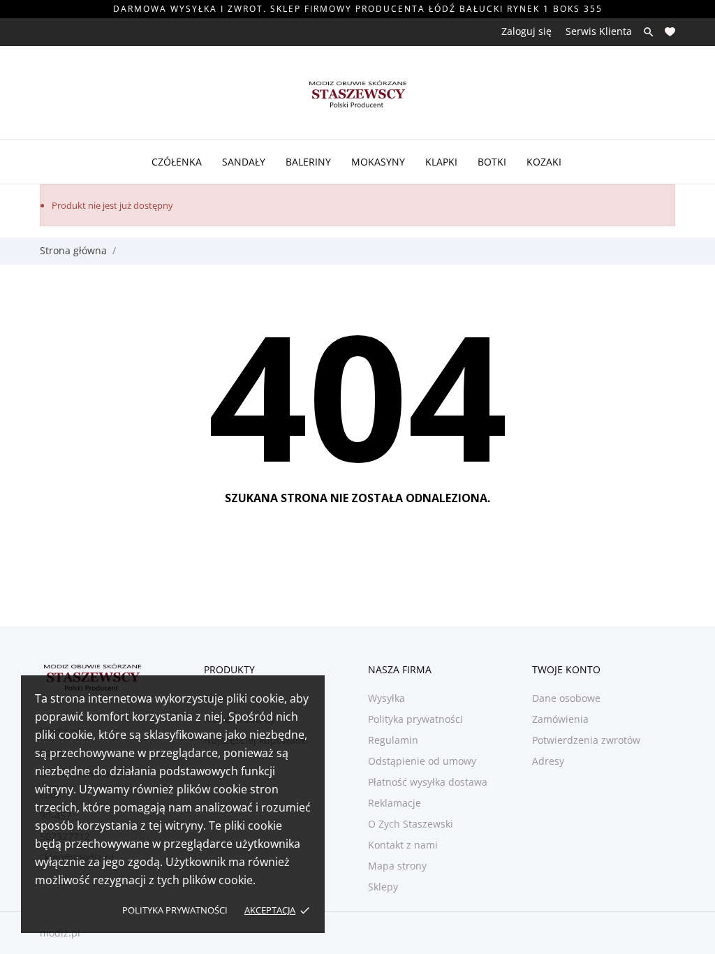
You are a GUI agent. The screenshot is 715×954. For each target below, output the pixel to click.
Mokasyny (378, 161)
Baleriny (308, 161)
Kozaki (543, 161)
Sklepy (383, 886)
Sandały (243, 161)
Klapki (441, 161)
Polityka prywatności (175, 910)
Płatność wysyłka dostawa (427, 781)
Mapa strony (397, 865)
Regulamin (393, 740)
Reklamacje (394, 802)
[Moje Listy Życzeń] (670, 31)
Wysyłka (386, 698)
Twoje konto (566, 669)
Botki (492, 161)
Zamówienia (560, 719)
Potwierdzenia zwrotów (586, 740)
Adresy (548, 761)
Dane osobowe (566, 698)
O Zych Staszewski (410, 823)
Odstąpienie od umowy (422, 761)
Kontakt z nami (403, 844)
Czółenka (177, 161)
